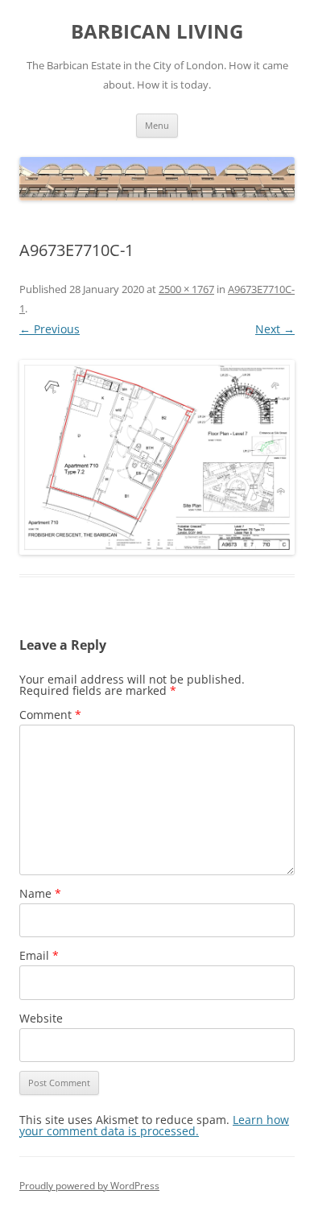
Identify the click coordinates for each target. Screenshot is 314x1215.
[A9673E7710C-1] (157, 457)
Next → (275, 329)
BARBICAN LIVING (157, 31)
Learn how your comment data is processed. (154, 1125)
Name (40, 893)
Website (41, 1018)
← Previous (49, 329)
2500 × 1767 (186, 289)
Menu (157, 125)
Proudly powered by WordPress (89, 1185)
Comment (50, 714)
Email (39, 955)
